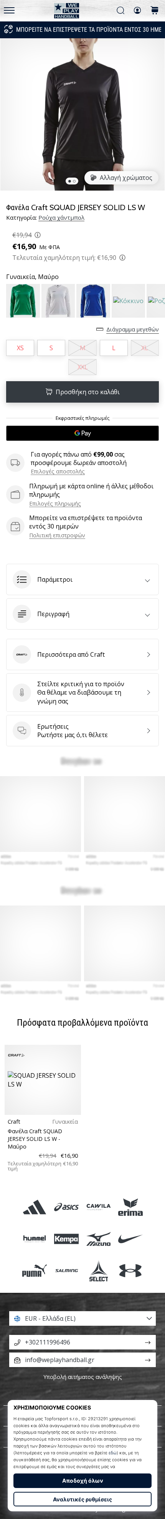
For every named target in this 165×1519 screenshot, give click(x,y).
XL (144, 348)
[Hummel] (35, 1239)
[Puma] (35, 1270)
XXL (83, 367)
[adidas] (35, 1207)
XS (20, 348)
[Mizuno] (98, 1239)
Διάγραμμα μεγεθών (132, 329)
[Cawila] (98, 1207)
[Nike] (130, 1239)
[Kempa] (66, 1239)
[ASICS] (66, 1207)
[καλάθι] (154, 11)
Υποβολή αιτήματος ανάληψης (82, 1376)
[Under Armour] (130, 1270)
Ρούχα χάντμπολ (61, 217)
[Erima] (130, 1207)
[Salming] (66, 1270)
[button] (82, 579)
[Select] (98, 1270)
